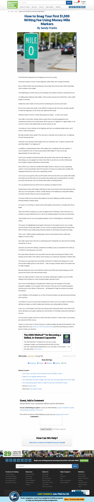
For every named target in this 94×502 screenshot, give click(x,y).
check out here (42, 327)
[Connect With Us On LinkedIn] (77, 7)
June (16, 11)
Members (58, 7)
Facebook (32, 363)
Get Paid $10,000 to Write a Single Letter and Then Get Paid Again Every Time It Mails (49, 380)
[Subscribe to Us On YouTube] (82, 7)
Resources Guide (30, 474)
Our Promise (45, 476)
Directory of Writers (47, 486)
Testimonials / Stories (47, 482)
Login (79, 486)
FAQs (61, 478)
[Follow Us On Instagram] (80, 7)
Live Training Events (10, 480)
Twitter (41, 363)
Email (64, 363)
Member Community (83, 478)
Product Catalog (10, 474)
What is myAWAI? (64, 482)
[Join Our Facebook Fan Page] (70, 7)
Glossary (28, 484)
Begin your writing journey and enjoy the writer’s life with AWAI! (61, 461)
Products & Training (25, 7)
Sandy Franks (32, 386)
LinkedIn (57, 363)
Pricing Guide (29, 478)
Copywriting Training (11, 476)
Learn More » (38, 349)
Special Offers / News (11, 482)
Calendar (80, 480)
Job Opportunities (82, 482)
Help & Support (50, 7)
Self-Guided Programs (11, 478)
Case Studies (45, 484)
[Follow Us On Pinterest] (75, 7)
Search (69, 2)
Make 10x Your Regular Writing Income (34, 377)
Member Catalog (82, 484)
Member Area (81, 474)
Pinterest (49, 363)
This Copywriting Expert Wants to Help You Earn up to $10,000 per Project (45, 383)
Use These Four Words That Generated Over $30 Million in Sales (42, 374)
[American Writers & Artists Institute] (12, 5)
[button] (76, 2)
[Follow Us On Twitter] (72, 7)
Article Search (29, 476)
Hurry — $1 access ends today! (74, 499)
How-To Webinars (30, 480)
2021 (12, 11)
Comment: (34, 417)
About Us (41, 7)
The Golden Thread (36, 389)
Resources (34, 7)
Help (61, 474)
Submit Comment (46, 429)
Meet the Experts (46, 478)
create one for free (62, 414)
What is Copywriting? (65, 480)
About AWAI (45, 474)
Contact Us (63, 476)
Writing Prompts (30, 482)
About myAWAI (82, 476)
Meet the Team (46, 480)
